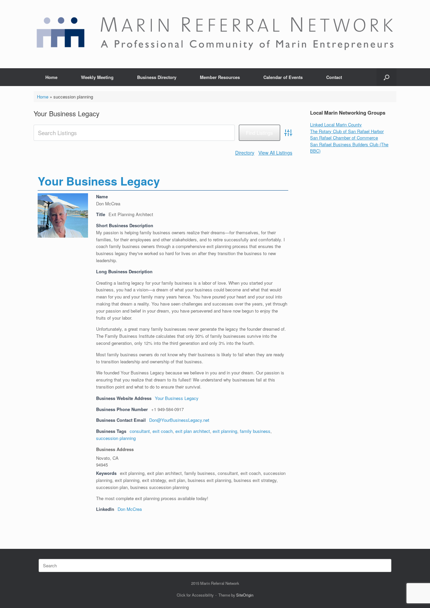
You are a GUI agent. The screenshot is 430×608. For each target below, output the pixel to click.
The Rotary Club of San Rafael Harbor (347, 131)
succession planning (116, 438)
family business (255, 431)
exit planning (225, 431)
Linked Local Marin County (336, 124)
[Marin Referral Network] (215, 34)
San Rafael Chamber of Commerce (344, 137)
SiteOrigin (244, 595)
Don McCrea (130, 509)
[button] (386, 77)
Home (51, 77)
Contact (334, 77)
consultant (140, 431)
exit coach (163, 431)
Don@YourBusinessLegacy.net (179, 420)
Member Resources (220, 77)
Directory (244, 152)
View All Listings (275, 152)
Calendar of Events (283, 77)
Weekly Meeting (97, 77)
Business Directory (156, 77)
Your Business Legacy (99, 181)
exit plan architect (192, 431)
